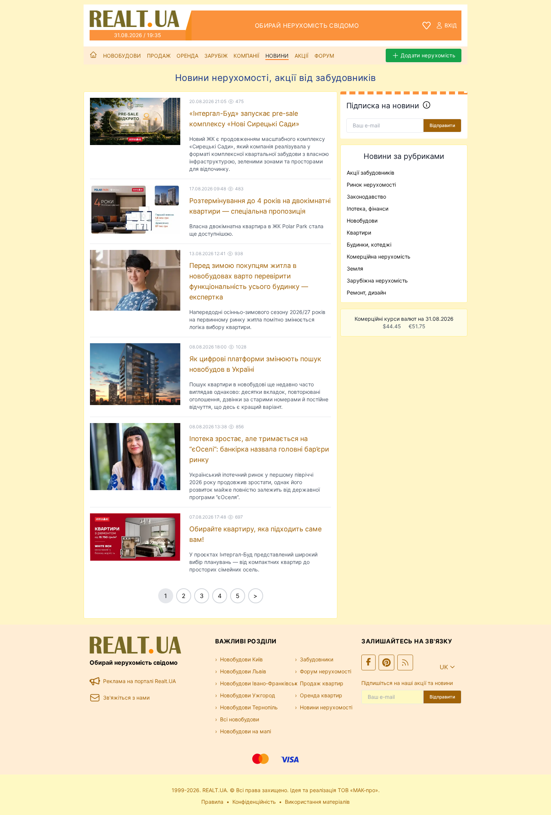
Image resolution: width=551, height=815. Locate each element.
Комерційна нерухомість (378, 256)
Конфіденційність (254, 802)
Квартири (359, 232)
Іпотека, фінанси (367, 208)
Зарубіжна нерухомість (377, 280)
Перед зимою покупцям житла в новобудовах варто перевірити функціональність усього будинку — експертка (248, 281)
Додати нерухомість (428, 55)
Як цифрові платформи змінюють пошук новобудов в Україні (255, 364)
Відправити (442, 125)
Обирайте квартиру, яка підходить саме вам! (255, 534)
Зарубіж (216, 55)
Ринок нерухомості (371, 184)
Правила (212, 802)
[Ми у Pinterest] (386, 662)
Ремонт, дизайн (366, 292)
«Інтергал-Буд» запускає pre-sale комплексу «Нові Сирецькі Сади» (244, 118)
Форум (324, 55)
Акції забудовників (370, 172)
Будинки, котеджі (369, 244)
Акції (301, 55)
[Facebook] (368, 662)
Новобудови (122, 55)
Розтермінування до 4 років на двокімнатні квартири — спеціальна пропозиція (260, 206)
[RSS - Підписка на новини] (405, 662)
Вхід (451, 25)
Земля (355, 268)
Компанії (246, 55)
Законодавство (366, 196)
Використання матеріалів (317, 802)
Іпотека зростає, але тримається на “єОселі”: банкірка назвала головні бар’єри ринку (259, 449)
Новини (277, 55)
